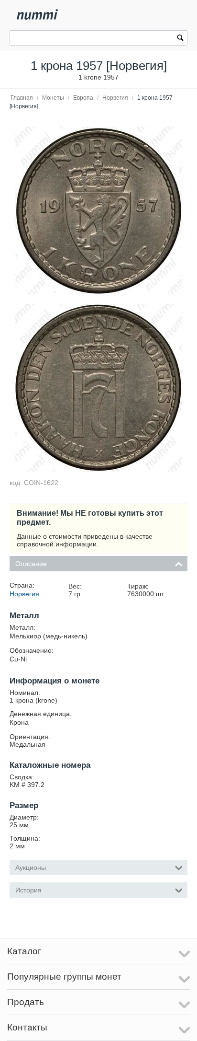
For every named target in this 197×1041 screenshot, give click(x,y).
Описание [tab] (31, 563)
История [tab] (28, 890)
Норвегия (115, 97)
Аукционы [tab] (30, 867)
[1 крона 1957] (98, 210)
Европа (83, 97)
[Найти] (180, 39)
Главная (22, 97)
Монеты (53, 97)
